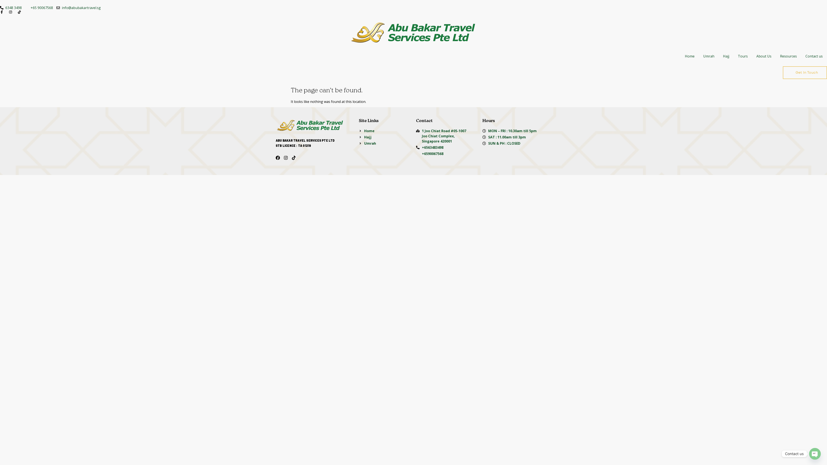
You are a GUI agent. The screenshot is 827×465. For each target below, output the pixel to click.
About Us (763, 56)
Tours (743, 56)
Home (690, 56)
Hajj (726, 56)
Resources (788, 56)
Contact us (814, 56)
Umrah (708, 56)
